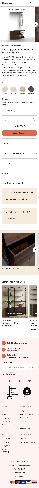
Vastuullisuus (6, 442)
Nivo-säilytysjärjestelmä (15, 45)
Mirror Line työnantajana (6, 450)
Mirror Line (7, 3)
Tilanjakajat (6, 418)
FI (18, 3)
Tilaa (32, 367)
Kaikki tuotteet (5, 45)
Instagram (10, 381)
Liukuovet (5, 411)
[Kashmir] (5, 89)
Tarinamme (6, 439)
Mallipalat (23, 411)
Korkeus (18, 101)
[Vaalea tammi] (22, 89)
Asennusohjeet (25, 418)
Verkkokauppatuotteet (10, 425)
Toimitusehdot (19, 469)
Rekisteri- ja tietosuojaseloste (20, 465)
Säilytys (4, 414)
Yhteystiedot (6, 446)
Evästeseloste (19, 473)
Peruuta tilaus (25, 428)
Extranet (23, 439)
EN (22, 3)
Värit (3, 83)
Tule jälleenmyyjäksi (27, 442)
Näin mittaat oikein (27, 414)
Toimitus (23, 421)
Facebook (19, 381)
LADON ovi (6, 421)
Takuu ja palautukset (27, 425)
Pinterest (29, 381)
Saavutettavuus (19, 477)
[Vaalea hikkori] (13, 89)
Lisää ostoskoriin (19, 133)
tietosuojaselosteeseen (9, 374)
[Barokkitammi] (31, 89)
